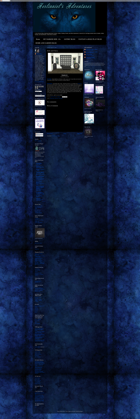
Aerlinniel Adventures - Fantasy (91, 49)
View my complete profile (39, 81)
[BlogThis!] (63, 96)
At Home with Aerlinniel (90, 57)
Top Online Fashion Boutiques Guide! (38, 369)
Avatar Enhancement (38, 222)
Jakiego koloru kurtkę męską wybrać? (39, 200)
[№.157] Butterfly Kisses (39, 395)
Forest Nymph (37, 377)
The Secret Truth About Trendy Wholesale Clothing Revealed (39, 372)
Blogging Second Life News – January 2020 (39, 256)
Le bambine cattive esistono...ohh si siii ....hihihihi (38, 300)
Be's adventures (39, 195)
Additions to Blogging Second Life (38, 254)
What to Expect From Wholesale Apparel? (38, 367)
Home (38, 39)
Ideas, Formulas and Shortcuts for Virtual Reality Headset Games (39, 334)
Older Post (79, 133)
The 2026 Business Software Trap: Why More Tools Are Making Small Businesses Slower (40, 178)
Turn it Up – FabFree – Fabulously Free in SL (40, 173)
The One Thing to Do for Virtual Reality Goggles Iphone (39, 329)
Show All (43, 201)
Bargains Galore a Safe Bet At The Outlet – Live (40, 167)
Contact (36, 310)
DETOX (36, 271)
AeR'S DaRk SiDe (89, 54)
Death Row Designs (38, 207)
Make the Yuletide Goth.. (90, 52)
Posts (37, 133)
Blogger (81, 411)
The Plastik (61, 98)
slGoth (36, 208)
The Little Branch (39, 192)
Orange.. (37, 196)
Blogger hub (37, 221)
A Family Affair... (38, 381)
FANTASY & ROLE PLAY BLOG (90, 39)
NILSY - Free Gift (38, 319)
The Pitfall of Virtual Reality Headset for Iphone (39, 332)
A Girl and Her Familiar (89, 50)
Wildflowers (37, 355)
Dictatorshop (49, 83)
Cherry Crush (37, 269)
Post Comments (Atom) (56, 135)
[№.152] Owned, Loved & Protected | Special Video (39, 400)
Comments (38, 135)
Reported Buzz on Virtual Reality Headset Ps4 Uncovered (39, 338)
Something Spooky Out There (90, 58)
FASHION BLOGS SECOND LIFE (38, 282)
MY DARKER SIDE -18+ (52, 39)
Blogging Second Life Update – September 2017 (39, 261)
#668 (36, 322)
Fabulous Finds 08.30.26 (40, 174)
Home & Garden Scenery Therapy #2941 (40, 190)
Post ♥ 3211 (37, 320)
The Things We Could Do (90, 55)
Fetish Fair (80, 83)
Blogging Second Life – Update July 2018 (39, 259)
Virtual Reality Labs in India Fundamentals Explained (39, 340)
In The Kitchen (37, 351)
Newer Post (49, 133)
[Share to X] (64, 96)
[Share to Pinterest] (66, 96)
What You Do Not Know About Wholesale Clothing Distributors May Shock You (40, 362)
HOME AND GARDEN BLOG (46, 43)
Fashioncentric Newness (39, 182)
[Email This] (62, 96)
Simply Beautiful (38, 383)
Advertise (36, 309)
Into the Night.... (38, 379)
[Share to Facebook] (65, 96)
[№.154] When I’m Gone (39, 398)
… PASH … (38, 170)
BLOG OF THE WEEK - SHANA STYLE (39, 291)
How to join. (37, 249)
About (36, 312)
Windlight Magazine (38, 212)
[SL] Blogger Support (40, 176)
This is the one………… (39, 270)
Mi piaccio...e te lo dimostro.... (38, 298)
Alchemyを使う (37, 323)
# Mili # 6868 (38, 164)
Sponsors (36, 308)
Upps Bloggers (37, 211)
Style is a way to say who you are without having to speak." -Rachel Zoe (40, 187)
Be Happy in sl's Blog (40, 169)
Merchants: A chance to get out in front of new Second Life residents (39, 263)
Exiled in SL (38, 198)
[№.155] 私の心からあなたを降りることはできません (39, 397)
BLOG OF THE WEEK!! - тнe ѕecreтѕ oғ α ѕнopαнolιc (40, 288)
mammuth (73, 411)
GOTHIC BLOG (69, 39)
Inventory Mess (39, 163)
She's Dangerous (38, 380)
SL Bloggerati (37, 218)
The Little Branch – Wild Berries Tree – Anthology (40, 194)
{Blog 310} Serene (38, 354)
